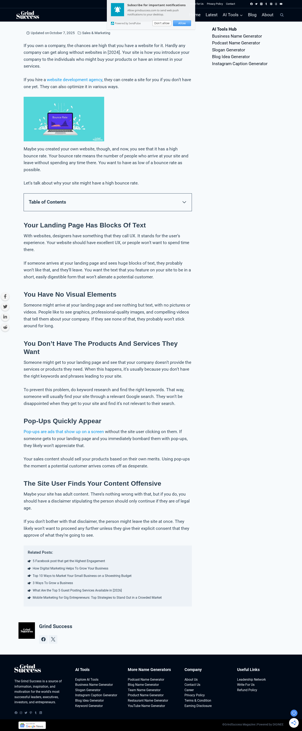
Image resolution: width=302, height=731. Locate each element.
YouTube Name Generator (146, 706)
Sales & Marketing (96, 33)
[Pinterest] (271, 3)
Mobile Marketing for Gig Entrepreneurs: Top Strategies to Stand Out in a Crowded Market (97, 598)
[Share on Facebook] (5, 296)
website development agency (74, 79)
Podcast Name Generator (236, 42)
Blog (252, 14)
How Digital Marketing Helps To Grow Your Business (70, 568)
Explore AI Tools (86, 679)
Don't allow (161, 23)
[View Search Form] (282, 15)
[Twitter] (256, 3)
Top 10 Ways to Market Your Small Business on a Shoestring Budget (82, 576)
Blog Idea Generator (231, 56)
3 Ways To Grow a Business (53, 583)
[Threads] (276, 3)
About (267, 14)
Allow (182, 23)
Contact (230, 3)
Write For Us (246, 685)
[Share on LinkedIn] (5, 317)
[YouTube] (281, 3)
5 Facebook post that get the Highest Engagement (69, 561)
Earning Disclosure (198, 706)
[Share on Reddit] (5, 327)
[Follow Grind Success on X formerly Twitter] (53, 639)
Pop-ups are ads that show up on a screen (64, 431)
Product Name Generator (146, 695)
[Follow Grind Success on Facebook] (43, 639)
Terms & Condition (197, 700)
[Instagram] (261, 3)
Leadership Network (251, 679)
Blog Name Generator (143, 685)
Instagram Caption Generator (239, 63)
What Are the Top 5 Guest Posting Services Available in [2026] (77, 590)
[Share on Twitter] (5, 307)
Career (189, 690)
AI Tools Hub (224, 29)
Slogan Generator (228, 49)
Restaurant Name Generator (148, 700)
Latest (212, 14)
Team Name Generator (144, 690)
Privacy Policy (215, 3)
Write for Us (197, 3)
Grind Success (55, 626)
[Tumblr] (266, 3)
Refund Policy (247, 690)
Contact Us (192, 685)
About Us (191, 679)
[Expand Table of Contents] (184, 202)
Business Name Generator (237, 36)
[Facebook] (251, 3)
